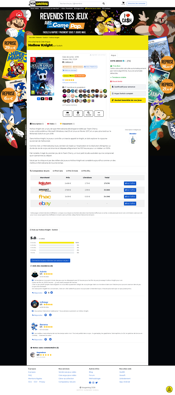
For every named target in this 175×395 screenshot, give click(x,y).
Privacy (42, 382)
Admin (43, 271)
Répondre (38, 293)
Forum (92, 375)
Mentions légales (35, 379)
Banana (44, 324)
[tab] (39, 171)
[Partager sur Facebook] (38, 98)
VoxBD (122, 372)
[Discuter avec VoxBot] (169, 389)
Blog (91, 372)
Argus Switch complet (123, 94)
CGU (30, 382)
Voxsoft (122, 375)
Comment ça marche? (50, 8)
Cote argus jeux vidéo (67, 375)
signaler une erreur (98, 55)
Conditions (96, 390)
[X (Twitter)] (97, 382)
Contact (107, 8)
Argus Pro (80, 8)
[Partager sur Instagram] (46, 98)
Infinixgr (44, 302)
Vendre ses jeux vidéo (67, 372)
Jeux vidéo (34, 8)
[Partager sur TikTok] (50, 98)
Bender (133, 134)
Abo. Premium (67, 8)
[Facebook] (90, 382)
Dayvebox (41, 352)
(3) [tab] (68, 124)
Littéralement (125, 379)
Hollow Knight (54, 37)
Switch (45, 37)
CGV (35, 382)
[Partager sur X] (42, 98)
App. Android (124, 382)
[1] (103, 3)
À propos (31, 372)
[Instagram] (93, 382)
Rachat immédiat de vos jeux (128, 100)
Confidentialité (88, 390)
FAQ (30, 375)
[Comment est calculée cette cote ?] (123, 61)
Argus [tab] (113, 55)
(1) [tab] (37, 124)
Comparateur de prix (67, 382)
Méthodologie (94, 379)
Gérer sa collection (66, 379)
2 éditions (68, 62)
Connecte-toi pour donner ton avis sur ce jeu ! (50, 260)
